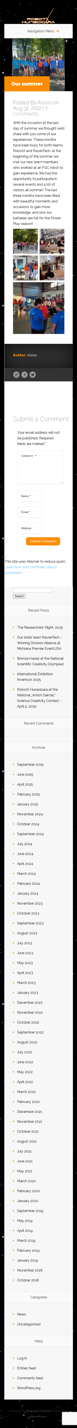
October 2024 (28, 824)
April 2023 (25, 973)
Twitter (32, 374)
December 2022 (30, 1003)
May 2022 (25, 1072)
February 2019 (28, 1250)
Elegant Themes (38, 1410)
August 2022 (27, 1042)
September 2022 (30, 1032)
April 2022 (25, 1082)
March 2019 (26, 1241)
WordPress (38, 1416)
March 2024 (26, 874)
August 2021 (27, 1141)
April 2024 (25, 864)
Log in (22, 1358)
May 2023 (25, 963)
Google (16, 374)
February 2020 (28, 1191)
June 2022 (25, 1062)
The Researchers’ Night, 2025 (40, 627)
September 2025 (30, 765)
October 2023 (28, 913)
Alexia (44, 102)
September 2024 (30, 834)
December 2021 (29, 1112)
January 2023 (27, 993)
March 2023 (26, 983)
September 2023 (30, 923)
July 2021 (24, 1151)
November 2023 (30, 903)
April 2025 (25, 784)
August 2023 (27, 933)
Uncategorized (28, 1324)
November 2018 (30, 1270)
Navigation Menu (40, 31)
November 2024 (30, 814)
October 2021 (28, 1131)
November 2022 (30, 1012)
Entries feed (26, 1368)
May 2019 (25, 1221)
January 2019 (27, 1260)
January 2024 (27, 893)
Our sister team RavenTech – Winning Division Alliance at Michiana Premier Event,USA (39, 643)
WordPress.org (28, 1388)
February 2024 (28, 884)
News (21, 1314)
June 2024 (25, 854)
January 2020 (27, 1201)
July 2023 (24, 943)
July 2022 (24, 1052)
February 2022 (28, 1102)
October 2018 (28, 1280)
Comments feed (30, 1378)
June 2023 (25, 953)
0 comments (30, 111)
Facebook (24, 374)
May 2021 (24, 1171)
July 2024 (24, 844)
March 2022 (26, 1092)
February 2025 (28, 794)
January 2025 (27, 804)
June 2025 (25, 774)
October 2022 (28, 1022)
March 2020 (26, 1181)
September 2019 (30, 1211)
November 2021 (29, 1122)
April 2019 (25, 1231)
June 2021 (25, 1161)
